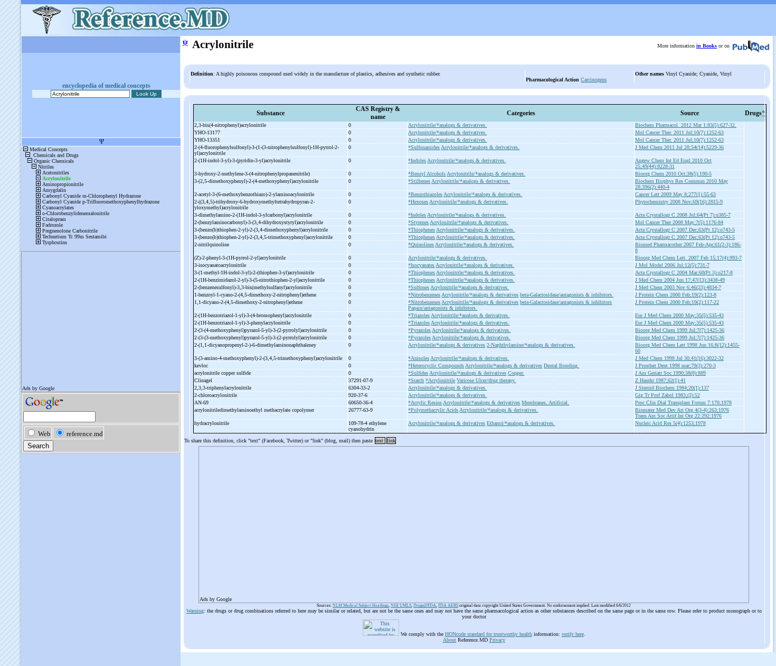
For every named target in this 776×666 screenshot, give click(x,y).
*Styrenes (418, 222)
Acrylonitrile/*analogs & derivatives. (447, 125)
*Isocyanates (421, 265)
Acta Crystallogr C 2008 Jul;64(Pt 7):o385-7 (683, 215)
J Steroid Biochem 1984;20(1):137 (672, 388)
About (449, 640)
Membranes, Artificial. (545, 402)
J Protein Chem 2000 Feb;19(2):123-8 (675, 295)
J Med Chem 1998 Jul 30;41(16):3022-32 (679, 358)
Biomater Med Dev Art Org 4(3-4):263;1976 (682, 410)
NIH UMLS (401, 605)
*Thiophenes (421, 230)
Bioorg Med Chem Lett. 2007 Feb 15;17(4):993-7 (688, 258)
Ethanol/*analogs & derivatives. (521, 423)
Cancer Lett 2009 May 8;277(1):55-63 (675, 194)
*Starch (416, 380)
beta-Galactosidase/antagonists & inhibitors (566, 302)
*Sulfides (418, 373)
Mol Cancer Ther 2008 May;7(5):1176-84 (679, 222)
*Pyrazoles (419, 330)
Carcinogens (594, 79)
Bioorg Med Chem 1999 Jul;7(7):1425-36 (679, 330)
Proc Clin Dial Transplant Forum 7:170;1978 (683, 402)
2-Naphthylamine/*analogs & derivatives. (531, 345)
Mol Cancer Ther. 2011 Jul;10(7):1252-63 (679, 132)
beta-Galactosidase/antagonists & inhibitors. (566, 295)
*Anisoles (418, 358)
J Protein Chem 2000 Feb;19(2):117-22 (677, 302)
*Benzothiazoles (425, 194)
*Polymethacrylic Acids (433, 410)
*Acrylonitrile (440, 380)
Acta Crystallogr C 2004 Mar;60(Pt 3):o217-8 (684, 272)
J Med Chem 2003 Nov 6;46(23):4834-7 (678, 287)
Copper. (516, 373)
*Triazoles (419, 315)
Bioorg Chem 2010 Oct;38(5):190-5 (673, 174)
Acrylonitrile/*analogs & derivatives (479, 295)
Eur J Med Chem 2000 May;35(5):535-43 (679, 315)
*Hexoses (418, 202)
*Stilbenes (419, 181)
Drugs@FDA (424, 605)
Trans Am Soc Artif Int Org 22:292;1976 (678, 416)
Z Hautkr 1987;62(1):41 (660, 380)
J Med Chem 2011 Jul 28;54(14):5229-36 (679, 147)
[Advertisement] (474, 521)
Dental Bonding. (561, 365)
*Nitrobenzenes (424, 295)
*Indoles (417, 160)
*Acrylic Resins (425, 402)
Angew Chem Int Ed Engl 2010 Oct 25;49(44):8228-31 (673, 163)
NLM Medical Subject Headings (361, 605)
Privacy (497, 640)
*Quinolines (421, 244)
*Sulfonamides (424, 147)
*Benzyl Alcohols (427, 174)
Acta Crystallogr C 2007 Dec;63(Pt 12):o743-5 (685, 230)
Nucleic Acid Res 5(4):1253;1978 (670, 423)
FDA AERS (448, 605)
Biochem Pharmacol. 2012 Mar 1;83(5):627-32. (685, 125)
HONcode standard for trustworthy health (488, 634)
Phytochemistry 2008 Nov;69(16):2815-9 (679, 202)
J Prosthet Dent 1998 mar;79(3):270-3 (675, 365)
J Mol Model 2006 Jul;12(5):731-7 (672, 265)
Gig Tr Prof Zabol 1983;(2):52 (667, 395)
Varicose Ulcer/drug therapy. (486, 380)
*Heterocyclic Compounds (436, 365)
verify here (573, 634)
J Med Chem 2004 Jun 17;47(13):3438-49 (680, 280)
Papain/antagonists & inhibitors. (442, 308)
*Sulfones (418, 287)
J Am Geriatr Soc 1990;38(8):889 (670, 373)
